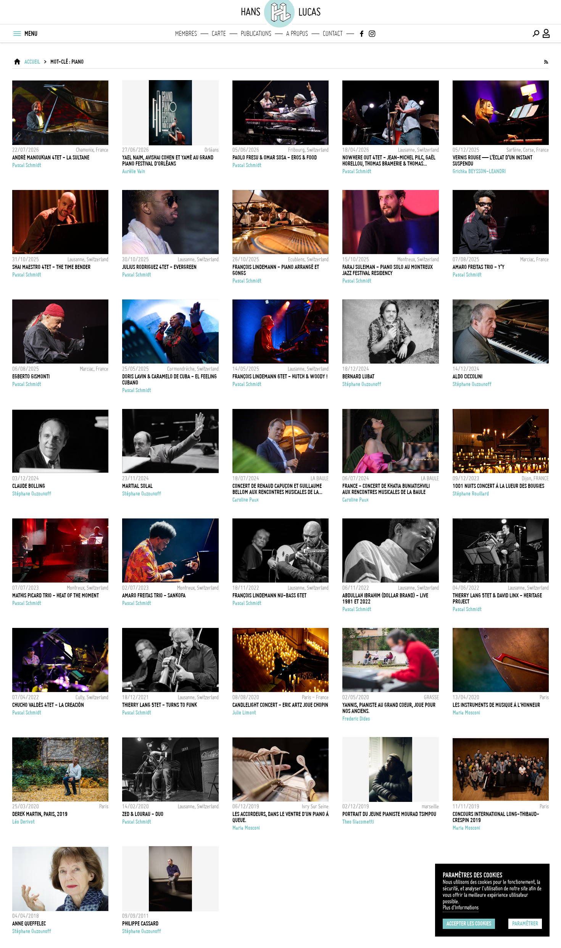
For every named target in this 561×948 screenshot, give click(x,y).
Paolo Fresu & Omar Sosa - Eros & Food (274, 158)
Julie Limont (244, 712)
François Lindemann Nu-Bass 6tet (269, 595)
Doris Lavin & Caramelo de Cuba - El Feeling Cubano (169, 379)
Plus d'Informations (461, 907)
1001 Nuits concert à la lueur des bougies (498, 486)
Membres (186, 33)
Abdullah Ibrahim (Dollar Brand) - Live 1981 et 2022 (385, 598)
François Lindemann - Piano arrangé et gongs (275, 270)
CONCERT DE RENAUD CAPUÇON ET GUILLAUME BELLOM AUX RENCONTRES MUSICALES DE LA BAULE (277, 489)
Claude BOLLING (28, 486)
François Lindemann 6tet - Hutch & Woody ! (279, 376)
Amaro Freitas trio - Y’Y (479, 267)
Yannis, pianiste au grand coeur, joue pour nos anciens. (388, 708)
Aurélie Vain (133, 171)
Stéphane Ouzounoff (361, 384)
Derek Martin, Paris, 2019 (40, 814)
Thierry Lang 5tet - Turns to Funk (159, 705)
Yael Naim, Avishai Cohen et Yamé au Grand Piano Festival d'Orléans (167, 161)
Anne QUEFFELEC (29, 924)
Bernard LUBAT (358, 376)
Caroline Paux (245, 499)
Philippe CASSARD (140, 924)
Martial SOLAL (137, 486)
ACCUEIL (32, 61)
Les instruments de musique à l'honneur (496, 705)
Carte (219, 33)
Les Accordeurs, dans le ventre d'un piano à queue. (280, 817)
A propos (297, 33)
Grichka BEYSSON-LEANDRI (479, 171)
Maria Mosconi (466, 712)
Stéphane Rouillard (471, 493)
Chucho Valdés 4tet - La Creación (48, 705)
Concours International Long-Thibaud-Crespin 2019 (496, 817)
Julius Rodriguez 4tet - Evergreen (159, 267)
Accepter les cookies (469, 923)
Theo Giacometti (358, 821)
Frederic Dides (356, 718)
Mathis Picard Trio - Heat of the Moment (55, 595)
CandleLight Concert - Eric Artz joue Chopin (280, 705)
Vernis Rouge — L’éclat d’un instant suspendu (492, 161)
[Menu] (16, 33)
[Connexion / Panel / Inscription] (546, 33)
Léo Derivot (23, 821)
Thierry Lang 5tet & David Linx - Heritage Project (497, 598)
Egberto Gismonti (31, 376)
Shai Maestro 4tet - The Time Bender (51, 267)
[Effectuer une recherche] (535, 33)
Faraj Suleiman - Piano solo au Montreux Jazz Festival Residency (387, 270)
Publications (256, 33)
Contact (333, 33)
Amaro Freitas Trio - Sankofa (153, 595)
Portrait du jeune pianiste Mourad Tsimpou (389, 814)
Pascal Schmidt (26, 165)
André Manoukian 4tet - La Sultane (50, 158)
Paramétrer (525, 923)
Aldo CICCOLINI (467, 376)
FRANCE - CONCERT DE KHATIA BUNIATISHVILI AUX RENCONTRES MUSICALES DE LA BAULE (386, 489)
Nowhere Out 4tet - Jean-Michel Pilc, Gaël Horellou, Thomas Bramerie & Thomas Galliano (388, 161)
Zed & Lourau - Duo (142, 814)
